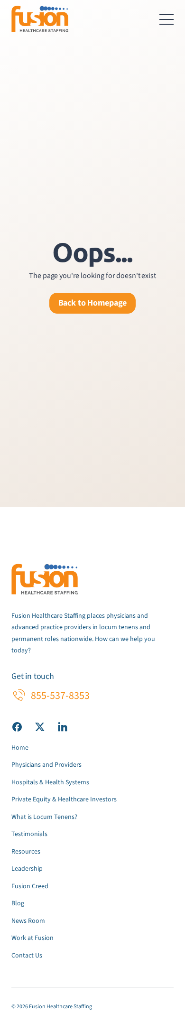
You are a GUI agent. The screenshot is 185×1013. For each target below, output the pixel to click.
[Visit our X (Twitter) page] (40, 726)
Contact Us (26, 955)
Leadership (27, 869)
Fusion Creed (29, 886)
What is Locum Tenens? (44, 817)
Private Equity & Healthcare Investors (64, 799)
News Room (28, 921)
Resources (25, 851)
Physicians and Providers (46, 765)
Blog (17, 903)
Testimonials (29, 834)
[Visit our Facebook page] (17, 726)
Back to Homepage (92, 303)
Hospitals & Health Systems (50, 782)
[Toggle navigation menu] (166, 19)
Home (19, 748)
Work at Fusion (32, 938)
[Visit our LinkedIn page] (62, 726)
